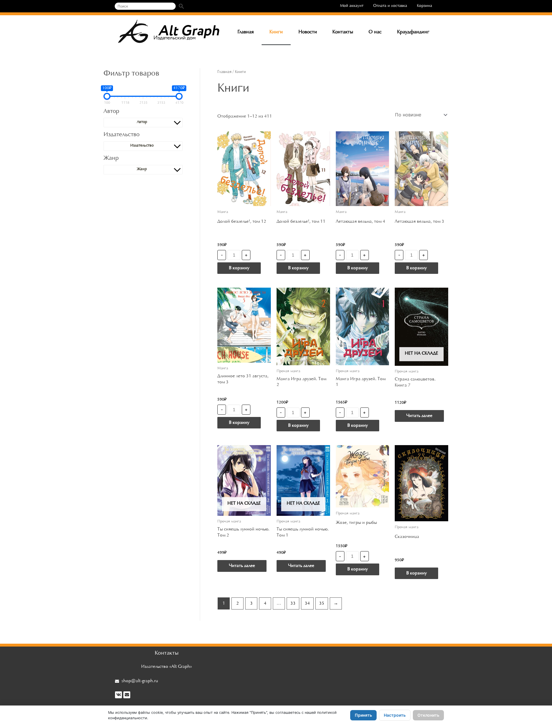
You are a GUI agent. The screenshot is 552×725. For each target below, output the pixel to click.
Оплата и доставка (390, 6)
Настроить (395, 715)
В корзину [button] (239, 268)
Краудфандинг (413, 32)
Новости (307, 32)
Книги (276, 32)
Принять (363, 715)
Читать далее (419, 416)
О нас (375, 32)
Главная (245, 32)
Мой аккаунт (351, 6)
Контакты (342, 32)
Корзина (424, 6)
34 (307, 603)
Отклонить (428, 715)
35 (321, 603)
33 (293, 603)
